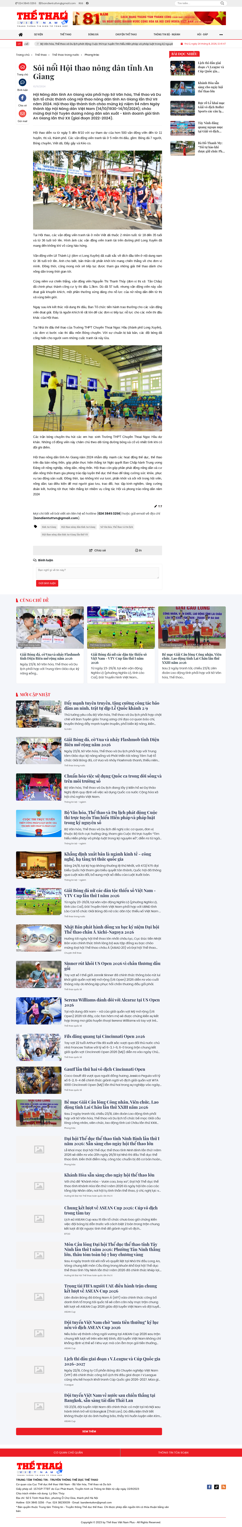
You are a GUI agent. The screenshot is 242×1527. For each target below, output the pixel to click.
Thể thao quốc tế (73, 989)
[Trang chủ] (21, 34)
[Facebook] (209, 1487)
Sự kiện (68, 729)
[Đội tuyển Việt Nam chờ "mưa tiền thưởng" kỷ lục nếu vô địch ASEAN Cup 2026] (38, 1333)
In (140, 550)
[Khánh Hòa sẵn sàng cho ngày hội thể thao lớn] (38, 1186)
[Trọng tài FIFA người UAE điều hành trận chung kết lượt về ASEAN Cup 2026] (38, 1297)
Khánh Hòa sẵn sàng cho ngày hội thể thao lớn (109, 1175)
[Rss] (223, 1487)
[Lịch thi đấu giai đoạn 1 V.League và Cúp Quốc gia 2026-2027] (38, 1369)
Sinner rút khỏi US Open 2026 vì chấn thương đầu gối (112, 965)
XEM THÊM (89, 1431)
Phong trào (69, 1128)
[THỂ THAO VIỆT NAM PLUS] (42, 18)
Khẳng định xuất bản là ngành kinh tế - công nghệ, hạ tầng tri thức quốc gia (107, 856)
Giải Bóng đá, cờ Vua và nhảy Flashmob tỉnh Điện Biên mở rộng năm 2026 (50, 657)
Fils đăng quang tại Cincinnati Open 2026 (104, 1036)
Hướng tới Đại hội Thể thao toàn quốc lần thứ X (88, 1196)
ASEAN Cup (69, 1312)
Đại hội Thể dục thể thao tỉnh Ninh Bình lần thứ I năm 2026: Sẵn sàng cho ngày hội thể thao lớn (111, 1141)
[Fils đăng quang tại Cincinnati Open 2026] (38, 1047)
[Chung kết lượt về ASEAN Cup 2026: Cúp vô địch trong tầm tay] (38, 1218)
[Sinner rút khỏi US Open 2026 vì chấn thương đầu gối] (38, 974)
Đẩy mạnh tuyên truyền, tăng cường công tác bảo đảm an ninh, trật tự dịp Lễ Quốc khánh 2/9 (111, 705)
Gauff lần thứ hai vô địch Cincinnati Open (104, 1069)
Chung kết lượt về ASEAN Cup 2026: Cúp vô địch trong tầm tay (111, 1210)
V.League (69, 1384)
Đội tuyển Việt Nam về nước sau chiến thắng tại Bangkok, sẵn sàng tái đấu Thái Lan (109, 1397)
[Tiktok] (216, 1487)
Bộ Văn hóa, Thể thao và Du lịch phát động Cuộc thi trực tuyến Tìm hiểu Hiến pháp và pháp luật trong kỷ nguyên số (110, 817)
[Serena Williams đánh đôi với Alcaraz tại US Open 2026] (38, 1010)
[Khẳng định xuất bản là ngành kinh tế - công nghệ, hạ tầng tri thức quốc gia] (38, 865)
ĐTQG (67, 1233)
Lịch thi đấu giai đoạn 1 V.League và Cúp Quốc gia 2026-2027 (112, 1361)
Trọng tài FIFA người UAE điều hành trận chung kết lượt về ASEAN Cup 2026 (110, 1288)
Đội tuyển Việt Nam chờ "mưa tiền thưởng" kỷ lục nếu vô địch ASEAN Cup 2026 (111, 1324)
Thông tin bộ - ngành (75, 802)
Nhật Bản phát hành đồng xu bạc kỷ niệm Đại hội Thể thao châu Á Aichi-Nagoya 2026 (111, 929)
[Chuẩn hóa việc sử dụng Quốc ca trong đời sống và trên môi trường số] (38, 787)
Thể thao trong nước (29, 645)
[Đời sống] (149, 18)
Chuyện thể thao (72, 953)
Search (222, 3)
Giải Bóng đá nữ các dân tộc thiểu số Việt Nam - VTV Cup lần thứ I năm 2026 (119, 659)
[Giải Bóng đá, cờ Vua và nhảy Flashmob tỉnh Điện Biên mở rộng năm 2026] (50, 627)
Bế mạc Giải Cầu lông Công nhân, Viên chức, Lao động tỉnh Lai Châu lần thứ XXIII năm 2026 (191, 659)
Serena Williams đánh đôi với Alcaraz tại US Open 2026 (112, 1002)
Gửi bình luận (47, 583)
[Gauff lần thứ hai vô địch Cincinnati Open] (38, 1080)
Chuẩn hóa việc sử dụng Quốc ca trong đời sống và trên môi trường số (113, 778)
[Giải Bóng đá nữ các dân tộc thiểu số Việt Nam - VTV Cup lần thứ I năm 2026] (121, 627)
